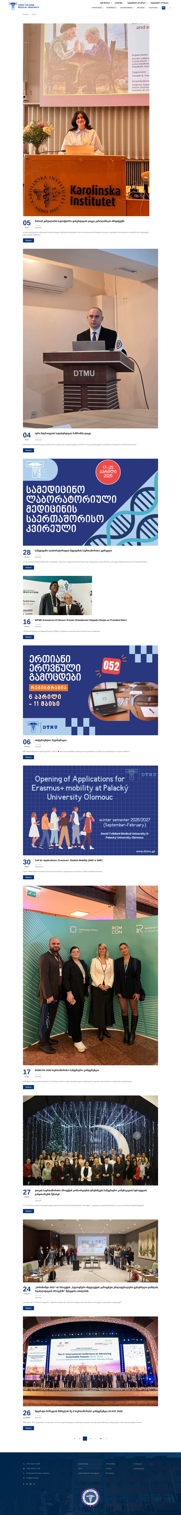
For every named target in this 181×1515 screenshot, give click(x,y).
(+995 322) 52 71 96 (33, 1468)
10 (100, 1438)
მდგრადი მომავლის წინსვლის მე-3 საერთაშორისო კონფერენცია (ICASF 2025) (79, 1411)
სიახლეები (153, 8)
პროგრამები (97, 8)
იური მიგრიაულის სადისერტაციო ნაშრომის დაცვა (63, 433)
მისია (80, 1468)
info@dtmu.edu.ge (32, 1478)
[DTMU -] (26, 6)
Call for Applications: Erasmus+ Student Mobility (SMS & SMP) (68, 860)
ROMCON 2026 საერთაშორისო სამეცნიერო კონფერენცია (67, 1070)
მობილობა (110, 1473)
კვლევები (140, 8)
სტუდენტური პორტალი (160, 3)
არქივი (108, 1468)
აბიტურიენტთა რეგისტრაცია (51, 740)
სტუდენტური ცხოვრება (136, 3)
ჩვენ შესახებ (105, 3)
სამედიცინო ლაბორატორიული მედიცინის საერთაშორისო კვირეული (73, 550)
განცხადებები (39, 867)
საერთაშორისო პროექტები (88, 1473)
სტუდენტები (111, 8)
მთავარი (26, 14)
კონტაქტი (118, 3)
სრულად (28, 240)
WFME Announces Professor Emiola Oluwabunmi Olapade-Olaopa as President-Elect (81, 620)
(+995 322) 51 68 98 (33, 1464)
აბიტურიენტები (126, 8)
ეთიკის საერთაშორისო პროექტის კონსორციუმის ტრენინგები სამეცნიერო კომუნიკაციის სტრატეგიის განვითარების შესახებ (91, 1192)
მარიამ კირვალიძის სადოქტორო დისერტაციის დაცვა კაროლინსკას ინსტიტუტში (79, 221)
